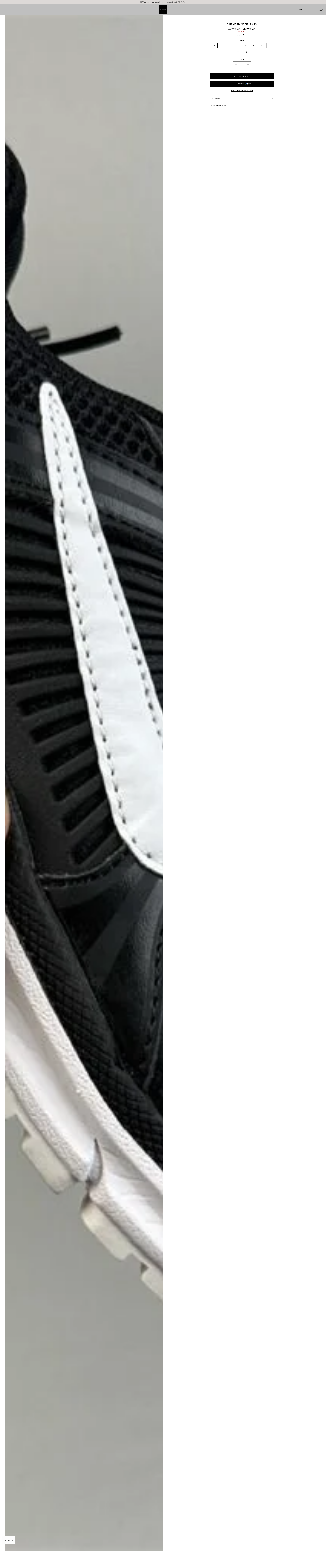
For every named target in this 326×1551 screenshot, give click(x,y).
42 (262, 46)
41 (254, 46)
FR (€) (301, 9)
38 (230, 46)
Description (215, 98)
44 (238, 52)
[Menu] (6, 9)
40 (246, 46)
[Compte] (314, 9)
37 (222, 46)
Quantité (242, 59)
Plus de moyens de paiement (242, 90)
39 (238, 46)
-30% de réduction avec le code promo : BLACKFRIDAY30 (163, 2)
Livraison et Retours (218, 105)
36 (214, 46)
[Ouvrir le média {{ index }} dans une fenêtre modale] (84, 783)
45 (246, 52)
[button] (308, 9)
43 (269, 46)
